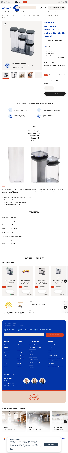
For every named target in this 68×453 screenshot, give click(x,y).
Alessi (18, 347)
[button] (9, 290)
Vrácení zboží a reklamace (36, 344)
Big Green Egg (20, 355)
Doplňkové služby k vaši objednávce (35, 348)
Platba (31, 351)
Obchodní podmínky (34, 362)
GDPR (31, 365)
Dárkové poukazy (34, 359)
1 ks (12, 232)
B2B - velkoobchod (53, 352)
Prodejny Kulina (52, 344)
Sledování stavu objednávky (55, 358)
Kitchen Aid (20, 352)
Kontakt (31, 367)
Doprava (31, 354)
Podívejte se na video (18, 67)
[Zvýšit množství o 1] (52, 88)
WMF (18, 344)
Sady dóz (13, 217)
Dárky (64, 11)
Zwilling (19, 360)
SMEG (18, 350)
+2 (38, 74)
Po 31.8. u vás (48, 62)
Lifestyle (6, 360)
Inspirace (51, 11)
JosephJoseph (20, 358)
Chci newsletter (55, 334)
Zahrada (6, 355)
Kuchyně (6, 344)
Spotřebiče (7, 352)
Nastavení (12, 449)
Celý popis (61, 57)
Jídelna (6, 347)
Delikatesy (7, 350)
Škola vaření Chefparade (54, 360)
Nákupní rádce (33, 357)
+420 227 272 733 (11, 379)
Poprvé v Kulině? (52, 355)
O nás (49, 350)
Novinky (57, 11)
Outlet (6, 366)
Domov (6, 363)
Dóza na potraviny (16, 236)
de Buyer (19, 363)
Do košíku (55, 93)
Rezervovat (61, 65)
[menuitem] (4, 12)
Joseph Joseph (15, 240)
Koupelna (6, 358)
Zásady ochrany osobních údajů (21, 442)
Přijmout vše (51, 444)
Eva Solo (19, 366)
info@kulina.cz (10, 384)
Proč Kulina (51, 363)
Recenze (50, 347)
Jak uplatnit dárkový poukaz (55, 366)
